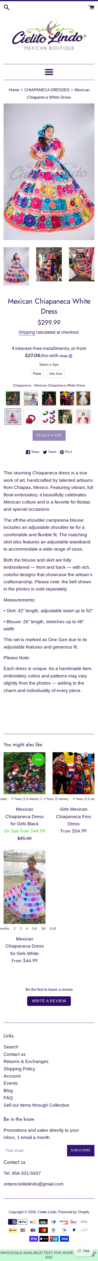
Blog (8, 1090)
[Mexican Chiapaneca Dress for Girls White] (24, 886)
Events (11, 1083)
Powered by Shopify (73, 1212)
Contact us (15, 1054)
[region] (49, 1255)
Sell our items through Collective (36, 1105)
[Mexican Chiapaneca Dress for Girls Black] (24, 773)
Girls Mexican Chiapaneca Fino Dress (73, 816)
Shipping (26, 332)
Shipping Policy (19, 1068)
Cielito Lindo (47, 1212)
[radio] (37, 374)
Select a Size (49, 364)
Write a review (49, 1001)
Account (12, 1076)
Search (11, 1046)
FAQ (8, 1097)
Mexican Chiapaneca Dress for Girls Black (24, 816)
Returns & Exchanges (26, 1061)
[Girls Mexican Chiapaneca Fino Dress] (73, 773)
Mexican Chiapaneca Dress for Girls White (24, 946)
